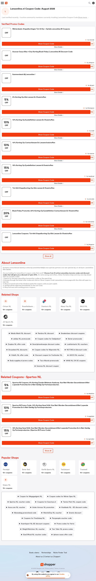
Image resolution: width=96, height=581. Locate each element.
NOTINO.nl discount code (77, 350)
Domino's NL (46, 306)
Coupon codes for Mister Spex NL (62, 496)
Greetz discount (75, 513)
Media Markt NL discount (21, 333)
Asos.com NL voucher (16, 507)
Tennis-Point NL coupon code (74, 502)
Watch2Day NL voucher (52, 513)
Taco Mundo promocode (49, 360)
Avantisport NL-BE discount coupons (35, 524)
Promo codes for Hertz (65, 524)
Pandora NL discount (46, 333)
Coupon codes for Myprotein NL (47, 350)
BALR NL (83, 306)
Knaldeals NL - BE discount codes (74, 507)
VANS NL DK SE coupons (76, 360)
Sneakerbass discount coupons (73, 333)
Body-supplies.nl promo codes (21, 360)
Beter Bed (26, 469)
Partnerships (46, 552)
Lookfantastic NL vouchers (77, 344)
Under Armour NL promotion (43, 507)
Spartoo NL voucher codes (20, 502)
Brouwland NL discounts (17, 350)
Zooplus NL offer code (16, 344)
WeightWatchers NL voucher (33, 529)
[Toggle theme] (93, 3)
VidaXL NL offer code (19, 355)
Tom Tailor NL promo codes (62, 529)
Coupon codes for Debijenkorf (49, 339)
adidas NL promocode (21, 339)
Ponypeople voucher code (62, 518)
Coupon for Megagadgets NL (31, 496)
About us (39, 556)
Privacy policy (49, 568)
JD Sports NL (8, 322)
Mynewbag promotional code (25, 513)
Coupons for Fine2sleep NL (34, 518)
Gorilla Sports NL (48, 469)
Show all (48, 256)
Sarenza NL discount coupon (48, 366)
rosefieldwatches (29, 306)
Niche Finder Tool (60, 552)
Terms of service (59, 568)
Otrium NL (7, 306)
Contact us (48, 556)
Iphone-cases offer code (62, 534)
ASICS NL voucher (76, 355)
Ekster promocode (75, 339)
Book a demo (34, 552)
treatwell (83, 469)
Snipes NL (7, 485)
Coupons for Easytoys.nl (46, 502)
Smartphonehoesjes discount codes (46, 344)
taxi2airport (65, 469)
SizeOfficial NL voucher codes (34, 534)
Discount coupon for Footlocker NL (48, 355)
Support (57, 556)
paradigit (6, 469)
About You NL (66, 306)
